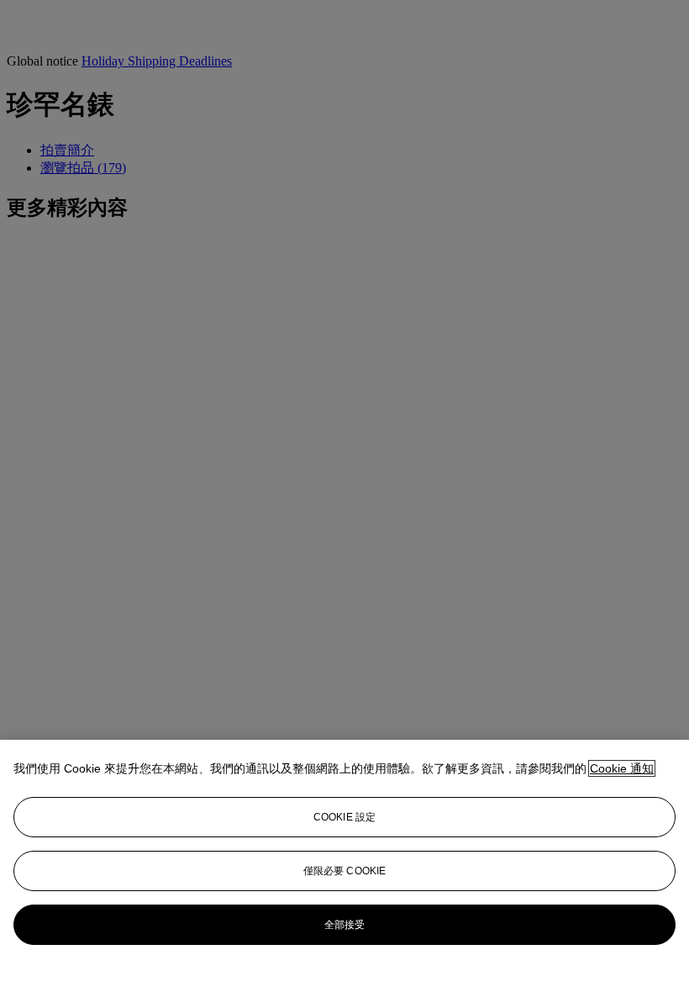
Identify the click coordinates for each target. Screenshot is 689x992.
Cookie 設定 (344, 817)
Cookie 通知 (622, 768)
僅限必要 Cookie (344, 871)
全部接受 (344, 925)
